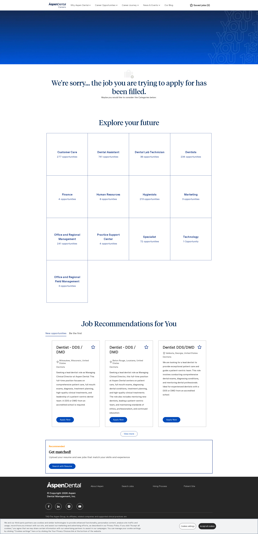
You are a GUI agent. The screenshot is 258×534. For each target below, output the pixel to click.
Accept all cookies (207, 526)
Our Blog (168, 5)
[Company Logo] (57, 5)
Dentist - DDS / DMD (69, 349)
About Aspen (97, 486)
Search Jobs (128, 486)
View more (129, 434)
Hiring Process (160, 486)
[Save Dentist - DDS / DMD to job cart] (93, 347)
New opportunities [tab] (55, 333)
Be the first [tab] (75, 333)
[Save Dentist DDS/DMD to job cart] (199, 347)
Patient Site (189, 486)
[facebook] (48, 506)
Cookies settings (187, 526)
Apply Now (65, 420)
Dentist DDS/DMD (178, 347)
